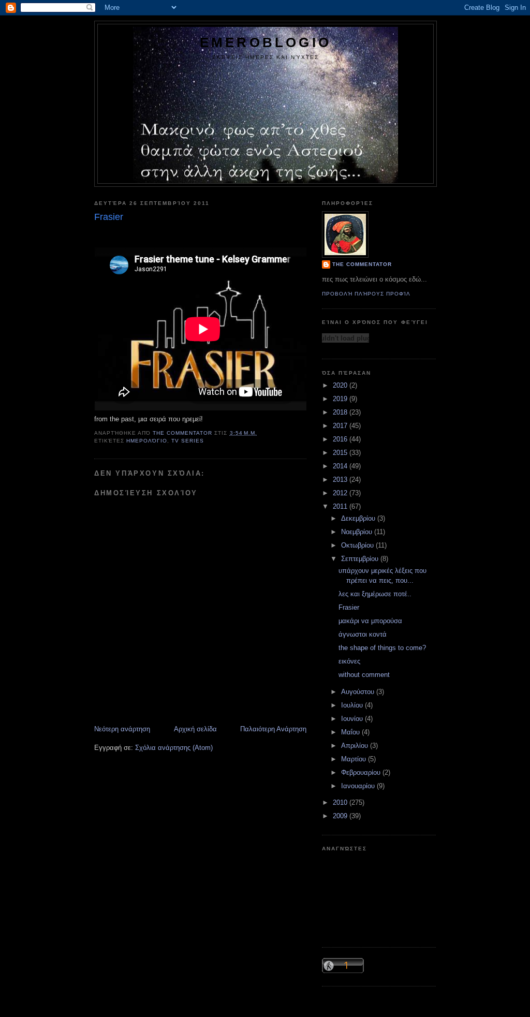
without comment (364, 675)
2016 (341, 439)
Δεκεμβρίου (359, 518)
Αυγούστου (358, 692)
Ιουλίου (353, 705)
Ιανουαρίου (359, 786)
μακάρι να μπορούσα (370, 621)
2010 (341, 802)
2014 (341, 466)
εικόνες (349, 661)
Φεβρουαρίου (361, 772)
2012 (341, 493)
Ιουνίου (353, 719)
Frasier (348, 607)
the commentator (362, 264)
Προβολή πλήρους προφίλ (366, 294)
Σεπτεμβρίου (360, 559)
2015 (341, 452)
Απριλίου (355, 745)
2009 (341, 816)
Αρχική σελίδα (195, 729)
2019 (341, 399)
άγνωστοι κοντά (362, 634)
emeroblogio (265, 42)
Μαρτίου (354, 759)
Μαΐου (351, 732)
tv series (187, 441)
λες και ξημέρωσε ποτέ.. (374, 594)
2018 (341, 412)
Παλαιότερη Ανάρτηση (273, 729)
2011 (341, 506)
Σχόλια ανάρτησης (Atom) (174, 747)
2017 (341, 426)
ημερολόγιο (146, 441)
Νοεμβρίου (357, 532)
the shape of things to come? (382, 648)
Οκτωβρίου (358, 545)
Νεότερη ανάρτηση (122, 729)
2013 (341, 479)
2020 (341, 385)
